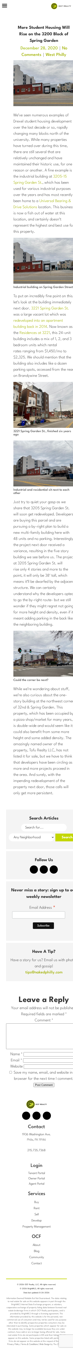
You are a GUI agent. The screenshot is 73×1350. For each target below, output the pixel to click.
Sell (36, 1214)
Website (16, 1066)
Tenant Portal (36, 1173)
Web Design (45, 1344)
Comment (44, 1020)
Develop (36, 1220)
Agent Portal (36, 1183)
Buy (36, 1202)
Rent (37, 1208)
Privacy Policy (13, 1344)
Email (16, 1060)
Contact (36, 1263)
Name (16, 1054)
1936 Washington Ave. (36, 1134)
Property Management (37, 1226)
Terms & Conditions (29, 1344)
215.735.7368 (36, 1150)
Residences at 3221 (34, 333)
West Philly (56, 55)
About (36, 1245)
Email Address (42, 908)
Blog (36, 1251)
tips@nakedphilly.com (43, 972)
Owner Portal (36, 1178)
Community (36, 1257)
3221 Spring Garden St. (50, 308)
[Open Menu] (4, 6)
